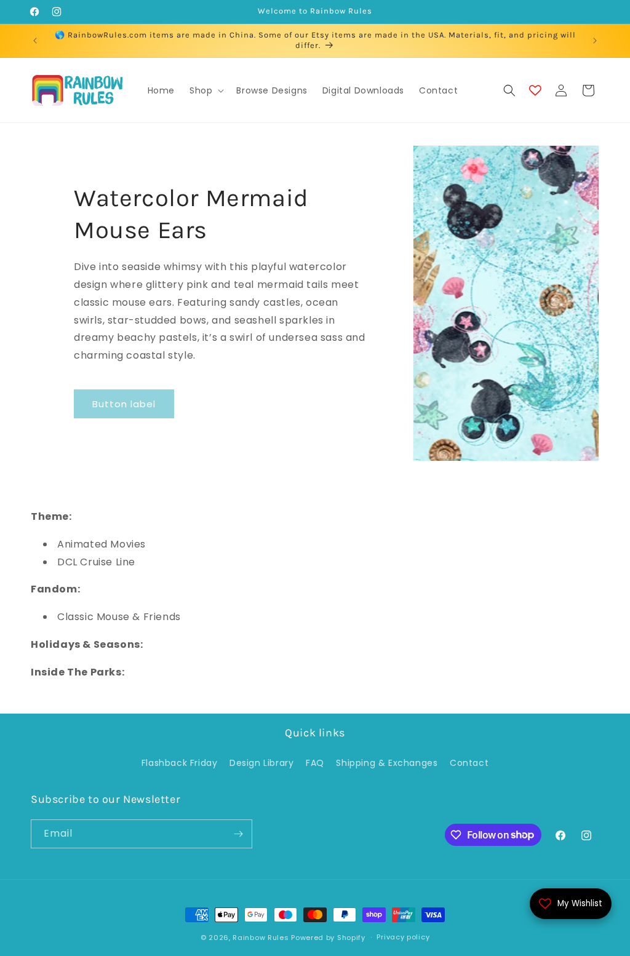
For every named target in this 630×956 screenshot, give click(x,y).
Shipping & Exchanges (386, 763)
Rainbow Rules (261, 937)
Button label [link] (124, 403)
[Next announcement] (594, 40)
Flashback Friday (180, 763)
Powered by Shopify (328, 937)
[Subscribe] (238, 833)
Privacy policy (403, 937)
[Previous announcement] (35, 40)
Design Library (261, 763)
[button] (205, 90)
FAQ (315, 763)
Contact (469, 763)
